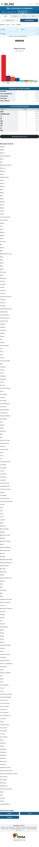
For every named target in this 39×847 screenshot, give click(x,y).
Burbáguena (3, 278)
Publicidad (18, 827)
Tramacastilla (3, 731)
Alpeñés (2, 208)
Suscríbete (31, 4)
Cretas (1, 351)
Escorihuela (3, 379)
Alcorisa (2, 183)
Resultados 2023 (11, 12)
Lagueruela (3, 480)
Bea (1, 244)
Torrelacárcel (3, 709)
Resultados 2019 (22, 12)
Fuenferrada (3, 406)
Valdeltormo (3, 758)
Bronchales (3, 272)
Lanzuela (2, 492)
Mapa (23, 828)
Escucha (2, 382)
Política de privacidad (32, 827)
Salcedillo (2, 648)
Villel (1, 795)
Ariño (1, 226)
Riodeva (2, 633)
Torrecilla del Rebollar (5, 697)
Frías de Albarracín (5, 403)
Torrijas (2, 721)
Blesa (1, 266)
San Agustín (3, 657)
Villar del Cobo (3, 776)
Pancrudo (2, 605)
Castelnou (2, 327)
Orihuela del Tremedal (5, 599)
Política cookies (5, 828)
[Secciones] (2, 4)
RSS (20, 830)
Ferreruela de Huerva (5, 388)
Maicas (2, 523)
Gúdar (1, 434)
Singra (1, 679)
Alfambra (2, 186)
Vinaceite (2, 798)
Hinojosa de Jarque (5, 440)
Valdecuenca (3, 752)
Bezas (1, 260)
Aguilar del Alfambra (5, 156)
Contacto (3, 827)
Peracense (3, 611)
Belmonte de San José (5, 253)
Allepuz (2, 192)
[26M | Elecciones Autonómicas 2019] (19, 8)
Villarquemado (3, 786)
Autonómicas (29, 20)
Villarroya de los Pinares (6, 789)
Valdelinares (3, 755)
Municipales (10, 20)
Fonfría (2, 391)
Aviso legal (23, 827)
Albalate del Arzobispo (5, 165)
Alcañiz (2, 180)
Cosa (1, 348)
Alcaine (2, 174)
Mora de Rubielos (4, 565)
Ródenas (2, 636)
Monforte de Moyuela (5, 547)
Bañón (1, 238)
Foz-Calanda (3, 400)
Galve (1, 422)
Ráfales (2, 630)
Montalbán (2, 556)
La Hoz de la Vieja (4, 483)
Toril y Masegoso (4, 685)
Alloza (1, 195)
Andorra (2, 214)
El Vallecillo (3, 376)
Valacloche (3, 743)
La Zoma (2, 504)
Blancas (2, 263)
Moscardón (3, 568)
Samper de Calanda (5, 654)
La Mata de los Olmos (5, 489)
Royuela (2, 639)
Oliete (1, 596)
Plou (1, 620)
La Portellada (3, 495)
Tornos (2, 691)
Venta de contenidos (10, 827)
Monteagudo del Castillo (6, 559)
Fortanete (2, 397)
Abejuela (2, 146)
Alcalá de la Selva (4, 177)
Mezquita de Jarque (5, 535)
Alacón (2, 159)
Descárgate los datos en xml (19, 136)
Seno (1, 675)
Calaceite (2, 281)
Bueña (1, 275)
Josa (1, 458)
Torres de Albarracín (5, 715)
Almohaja (2, 201)
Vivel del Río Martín (5, 804)
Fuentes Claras (4, 412)
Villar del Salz (3, 779)
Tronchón (2, 734)
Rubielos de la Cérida (5, 645)
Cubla (1, 354)
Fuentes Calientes (4, 409)
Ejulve (1, 364)
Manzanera (3, 526)
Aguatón (2, 149)
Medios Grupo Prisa (19, 840)
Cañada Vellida (4, 312)
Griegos (2, 428)
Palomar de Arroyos (5, 602)
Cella (1, 339)
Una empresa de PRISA (19, 835)
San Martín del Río (4, 660)
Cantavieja (2, 305)
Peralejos (2, 614)
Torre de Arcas (4, 700)
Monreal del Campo (5, 550)
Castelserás (3, 330)
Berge (1, 257)
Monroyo (2, 553)
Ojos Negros (3, 590)
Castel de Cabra (4, 321)
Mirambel (2, 538)
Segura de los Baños (5, 672)
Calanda (2, 287)
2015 (14, 16)
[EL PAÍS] (9, 4)
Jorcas (2, 455)
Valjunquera (3, 764)
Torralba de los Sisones (6, 694)
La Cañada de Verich (5, 461)
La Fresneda (3, 474)
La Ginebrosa (3, 477)
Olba (1, 593)
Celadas (2, 336)
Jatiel (1, 452)
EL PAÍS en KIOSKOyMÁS (30, 828)
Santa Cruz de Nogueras (6, 663)
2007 (33, 16)
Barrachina (3, 241)
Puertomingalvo (4, 627)
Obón (1, 584)
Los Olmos (2, 520)
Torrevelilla (3, 718)
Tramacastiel (3, 727)
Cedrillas (2, 333)
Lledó (1, 513)
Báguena (2, 235)
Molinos (2, 544)
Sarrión (2, 669)
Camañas (2, 293)
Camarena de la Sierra (6, 296)
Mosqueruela (3, 571)
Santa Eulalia (3, 666)
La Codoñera (3, 468)
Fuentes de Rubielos (5, 416)
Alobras (2, 205)
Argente (2, 223)
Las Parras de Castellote (6, 501)
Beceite (2, 247)
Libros (1, 507)
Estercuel (2, 385)
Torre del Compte (4, 706)
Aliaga (1, 189)
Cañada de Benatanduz (6, 308)
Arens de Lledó (4, 220)
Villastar (2, 792)
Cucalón (2, 357)
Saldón (2, 651)
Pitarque (2, 617)
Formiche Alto (3, 394)
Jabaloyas (2, 446)
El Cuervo (2, 370)
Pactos (31, 12)
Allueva (2, 198)
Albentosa (2, 171)
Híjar (1, 437)
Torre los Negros (4, 712)
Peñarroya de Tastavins (6, 608)
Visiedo (2, 801)
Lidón (1, 510)
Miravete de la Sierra (5, 541)
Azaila (1, 229)
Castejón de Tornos (5, 318)
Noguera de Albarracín (6, 578)
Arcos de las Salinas (5, 217)
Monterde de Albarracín (6, 562)
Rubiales (2, 642)
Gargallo (2, 425)
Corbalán (2, 342)
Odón (1, 587)
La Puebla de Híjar (4, 498)
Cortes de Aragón (4, 345)
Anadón (2, 211)
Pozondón (2, 623)
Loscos (2, 516)
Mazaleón (2, 532)
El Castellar (3, 367)
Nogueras (2, 581)
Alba (1, 162)
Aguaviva (2, 153)
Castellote (2, 324)
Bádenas (2, 232)
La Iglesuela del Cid (5, 486)
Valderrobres (3, 761)
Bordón (2, 269)
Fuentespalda (3, 419)
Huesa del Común (4, 443)
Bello (1, 250)
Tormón (2, 688)
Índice (17, 830)
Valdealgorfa (3, 749)
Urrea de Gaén (3, 737)
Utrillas (2, 740)
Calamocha (3, 284)
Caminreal (2, 302)
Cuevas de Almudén (5, 360)
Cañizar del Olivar (4, 315)
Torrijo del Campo (4, 724)
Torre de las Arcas (4, 703)
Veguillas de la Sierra (5, 767)
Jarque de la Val (4, 449)
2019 (5, 16)
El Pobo (2, 373)
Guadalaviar (3, 431)
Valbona (2, 746)
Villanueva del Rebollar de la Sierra (9, 773)
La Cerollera (3, 464)
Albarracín (2, 168)
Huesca (10, 813)
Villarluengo (3, 782)
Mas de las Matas (4, 529)
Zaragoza (9, 817)
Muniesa (2, 575)
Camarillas (2, 299)
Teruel (1, 682)
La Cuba (2, 471)
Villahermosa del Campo (6, 770)
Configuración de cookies (15, 828)
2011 (24, 16)
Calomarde (3, 290)
